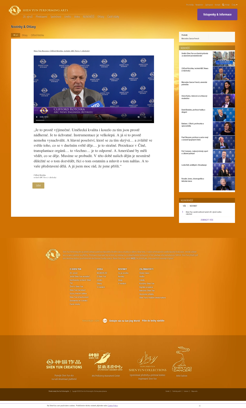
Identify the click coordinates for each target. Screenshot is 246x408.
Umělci (67, 16)
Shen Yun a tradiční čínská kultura (152, 297)
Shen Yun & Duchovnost (79, 297)
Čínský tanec (144, 273)
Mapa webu (194, 391)
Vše (184, 206)
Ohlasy (101, 16)
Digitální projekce (146, 287)
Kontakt (217, 5)
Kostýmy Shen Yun (146, 283)
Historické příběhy (146, 294)
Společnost (55, 16)
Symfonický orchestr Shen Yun (80, 281)
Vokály (142, 280)
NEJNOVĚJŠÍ (88, 16)
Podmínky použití (176, 391)
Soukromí (186, 391)
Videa (77, 16)
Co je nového (123, 273)
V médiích (101, 287)
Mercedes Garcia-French (190, 39)
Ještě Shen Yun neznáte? (80, 276)
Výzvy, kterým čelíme (78, 293)
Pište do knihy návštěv (153, 320)
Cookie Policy (113, 406)
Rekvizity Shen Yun (147, 290)
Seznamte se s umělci (78, 300)
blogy (120, 280)
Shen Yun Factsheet (78, 290)
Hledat (227, 5)
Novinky (193, 206)
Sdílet (38, 185)
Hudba (141, 276)
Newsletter (199, 5)
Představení (41, 16)
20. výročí (28, 16)
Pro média (190, 5)
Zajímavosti (209, 5)
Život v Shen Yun (76, 286)
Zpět (16, 35)
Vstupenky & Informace (217, 14)
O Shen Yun (75, 269)
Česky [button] (234, 5)
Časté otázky (113, 16)
